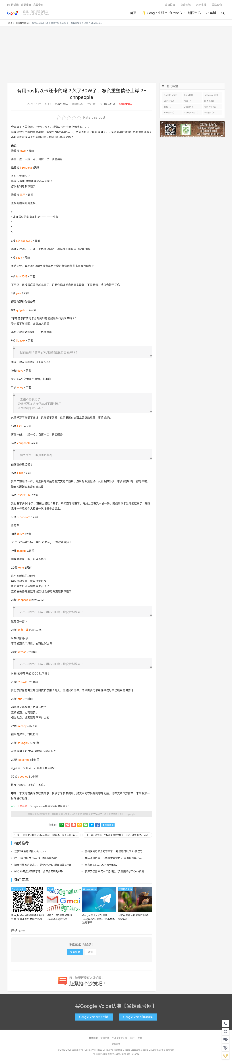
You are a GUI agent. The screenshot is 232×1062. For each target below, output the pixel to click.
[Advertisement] (116, 54)
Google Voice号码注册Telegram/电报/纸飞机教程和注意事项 (98, 919)
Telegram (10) (211, 94)
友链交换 (104, 1038)
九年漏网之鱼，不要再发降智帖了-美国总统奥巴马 (113, 858)
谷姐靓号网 (13, 13)
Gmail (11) (189, 94)
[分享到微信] (85, 825)
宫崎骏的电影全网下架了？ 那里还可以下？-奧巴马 (113, 851)
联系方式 (116, 1043)
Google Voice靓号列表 (94, 1017)
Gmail (50, 889)
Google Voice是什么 (112, 1049)
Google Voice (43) (170, 95)
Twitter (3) (169, 112)
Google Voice (18, 889)
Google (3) (209, 112)
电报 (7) (187, 100)
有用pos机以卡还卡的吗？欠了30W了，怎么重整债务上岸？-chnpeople (100, 814)
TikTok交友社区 (119, 1038)
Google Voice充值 (131, 1049)
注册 (90, 952)
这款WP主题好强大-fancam (30, 851)
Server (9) (169, 100)
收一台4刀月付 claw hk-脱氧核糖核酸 (35, 858)
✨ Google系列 (153, 13)
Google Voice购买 (93, 1049)
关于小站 (201, 4)
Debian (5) (189, 106)
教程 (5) (167, 106)
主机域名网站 (22, 22)
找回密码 (38, 4)
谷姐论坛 (170, 4)
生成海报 (109, 824)
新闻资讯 (194, 13)
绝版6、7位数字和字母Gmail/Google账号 (59, 917)
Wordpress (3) (191, 112)
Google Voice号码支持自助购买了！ (50, 806)
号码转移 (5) (210, 106)
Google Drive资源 (150, 1049)
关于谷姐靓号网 (166, 1049)
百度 (140, 1038)
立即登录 (75, 952)
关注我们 (217, 4)
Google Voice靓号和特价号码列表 (27, 917)
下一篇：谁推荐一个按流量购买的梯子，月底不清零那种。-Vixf (117, 834)
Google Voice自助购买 (138, 1017)
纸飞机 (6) (209, 100)
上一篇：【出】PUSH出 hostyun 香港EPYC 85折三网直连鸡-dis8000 (47, 834)
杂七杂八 (175, 13)
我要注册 (26, 4)
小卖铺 (211, 13)
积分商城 (186, 4)
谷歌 (132, 1038)
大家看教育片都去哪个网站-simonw (133, 917)
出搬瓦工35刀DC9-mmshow (101, 864)
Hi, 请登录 (13, 4)
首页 (133, 13)
